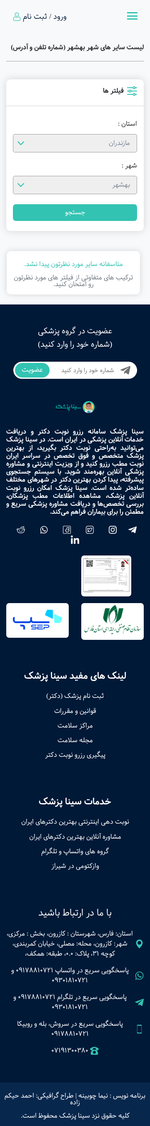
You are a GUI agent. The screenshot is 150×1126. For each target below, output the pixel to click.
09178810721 (34, 970)
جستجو (75, 212)
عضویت (32, 370)
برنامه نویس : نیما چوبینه (111, 1095)
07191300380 (69, 1051)
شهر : (129, 165)
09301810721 (70, 980)
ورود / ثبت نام (45, 16)
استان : (127, 124)
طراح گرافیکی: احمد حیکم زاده (42, 1099)
